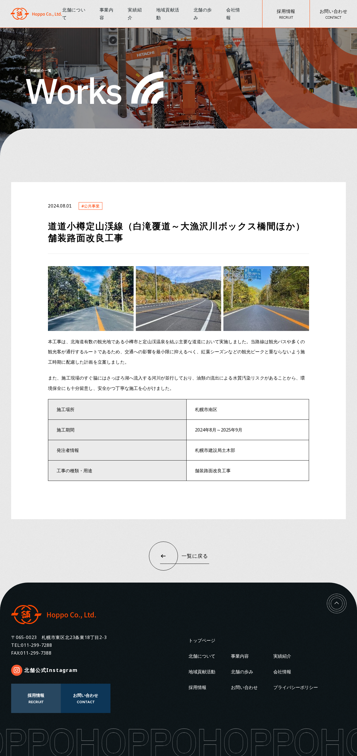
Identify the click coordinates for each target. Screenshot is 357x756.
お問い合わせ (244, 687)
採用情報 (197, 687)
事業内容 (240, 656)
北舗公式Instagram (51, 670)
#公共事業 (90, 206)
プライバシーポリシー (295, 687)
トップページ (202, 640)
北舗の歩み (242, 672)
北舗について (202, 656)
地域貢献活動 (202, 672)
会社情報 (282, 672)
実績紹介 (282, 656)
